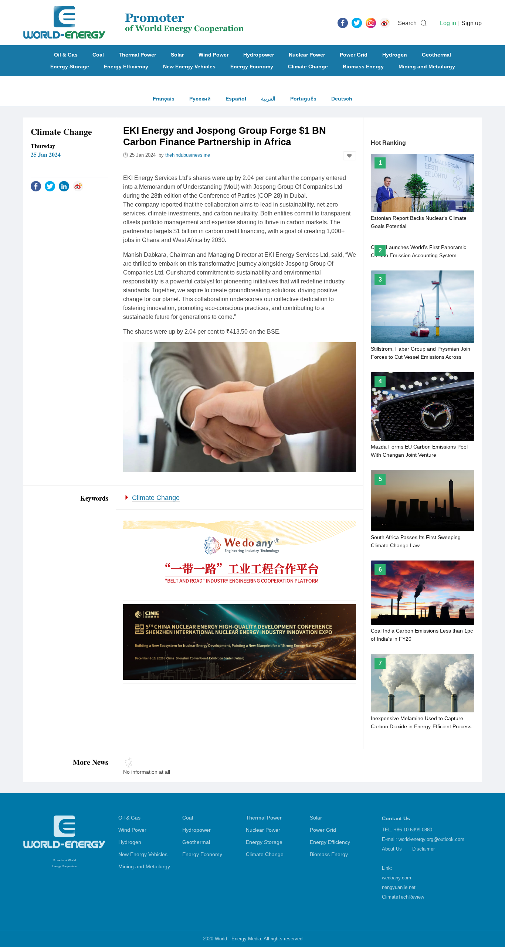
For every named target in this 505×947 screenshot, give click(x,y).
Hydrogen (394, 55)
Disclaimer (423, 849)
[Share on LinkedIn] (64, 186)
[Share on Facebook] (36, 186)
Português (303, 99)
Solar (177, 55)
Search (407, 23)
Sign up (471, 23)
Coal (98, 55)
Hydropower (258, 55)
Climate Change (308, 66)
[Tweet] (357, 22)
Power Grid (353, 55)
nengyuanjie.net (399, 887)
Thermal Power (137, 55)
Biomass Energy (363, 66)
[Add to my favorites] (349, 155)
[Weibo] (385, 22)
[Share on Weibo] (78, 186)
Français (163, 99)
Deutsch (341, 99)
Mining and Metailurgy (427, 66)
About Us (392, 849)
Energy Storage (69, 66)
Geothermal (436, 55)
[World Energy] (133, 22)
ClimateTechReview (403, 897)
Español (236, 99)
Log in (448, 23)
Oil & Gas (66, 55)
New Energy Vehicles (189, 66)
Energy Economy (251, 66)
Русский (200, 99)
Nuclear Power (307, 55)
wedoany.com (396, 877)
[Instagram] (371, 22)
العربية (268, 99)
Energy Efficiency (126, 66)
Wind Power (213, 55)
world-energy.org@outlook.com (431, 839)
